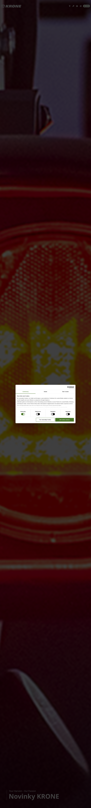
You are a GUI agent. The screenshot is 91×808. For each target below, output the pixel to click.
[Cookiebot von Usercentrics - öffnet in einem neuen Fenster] (68, 387)
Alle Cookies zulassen (64, 419)
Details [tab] (45, 391)
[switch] (38, 414)
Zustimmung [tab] (26, 391)
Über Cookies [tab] (65, 391)
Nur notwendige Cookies (45, 419)
